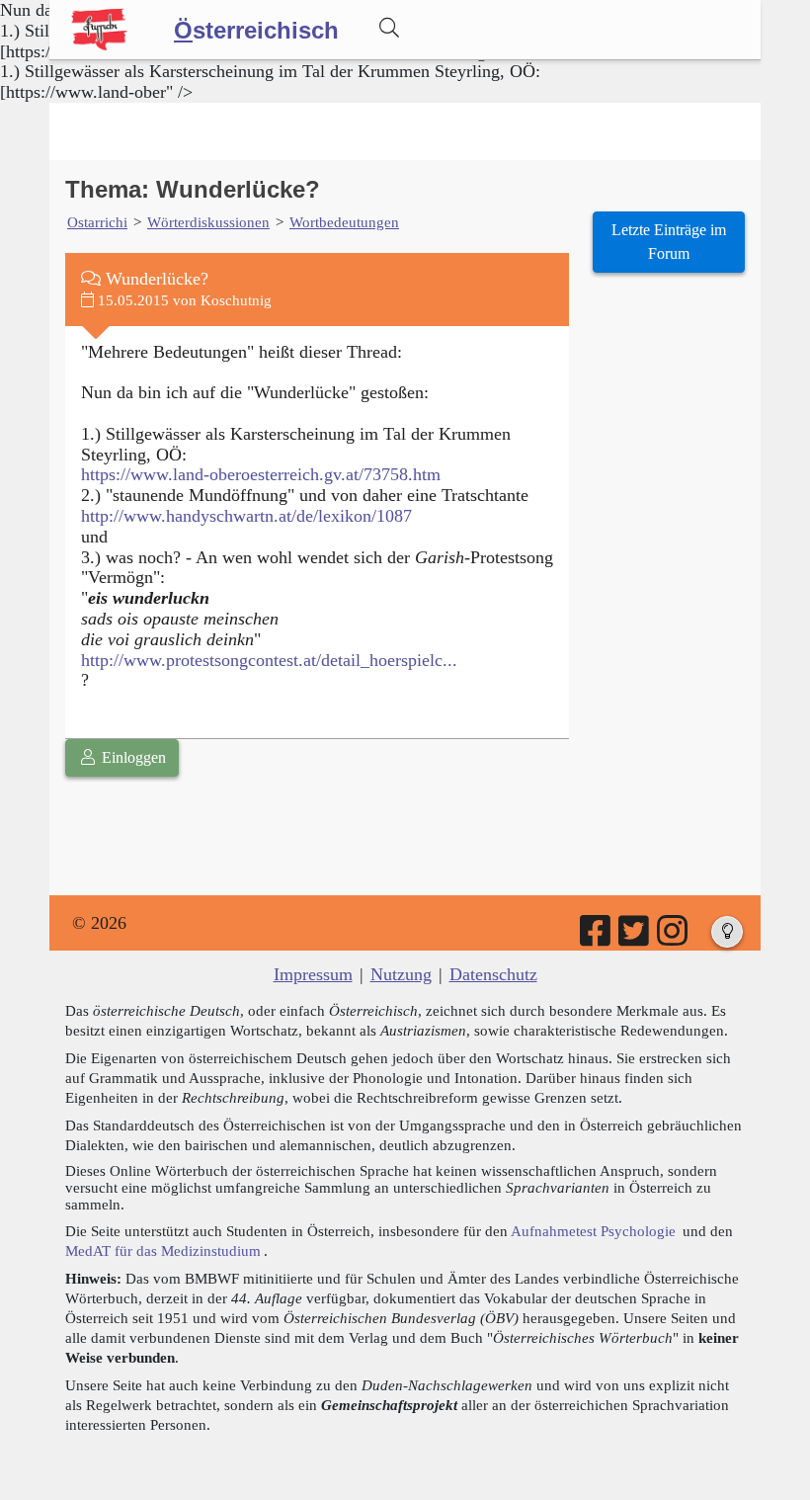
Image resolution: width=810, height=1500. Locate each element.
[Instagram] (673, 938)
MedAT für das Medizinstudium (163, 1250)
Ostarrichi (97, 221)
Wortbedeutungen (344, 221)
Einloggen (132, 757)
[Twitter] (635, 938)
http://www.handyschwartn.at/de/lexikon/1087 (246, 516)
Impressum (313, 974)
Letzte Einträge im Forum (668, 241)
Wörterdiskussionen (208, 221)
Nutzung (401, 974)
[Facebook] (596, 938)
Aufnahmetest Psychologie (593, 1230)
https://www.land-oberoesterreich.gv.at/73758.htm (261, 474)
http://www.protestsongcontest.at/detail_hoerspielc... (269, 660)
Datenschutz (493, 974)
